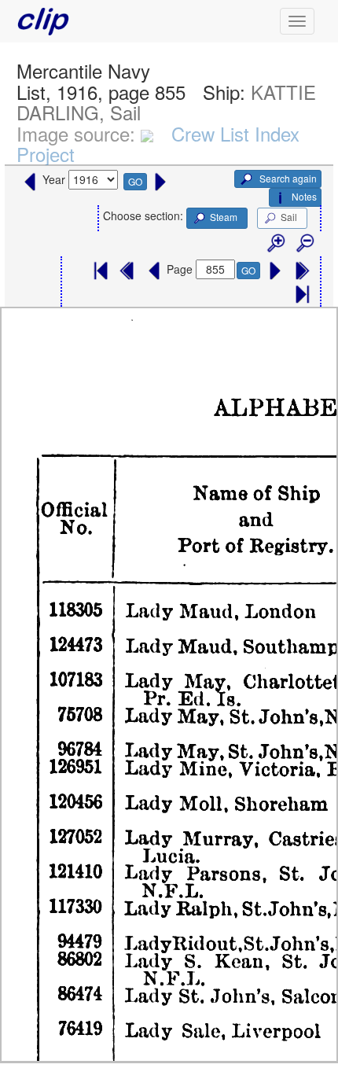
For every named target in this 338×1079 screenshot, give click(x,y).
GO (135, 181)
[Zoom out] (304, 244)
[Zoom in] (275, 244)
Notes (304, 196)
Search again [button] (287, 178)
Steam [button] (223, 216)
